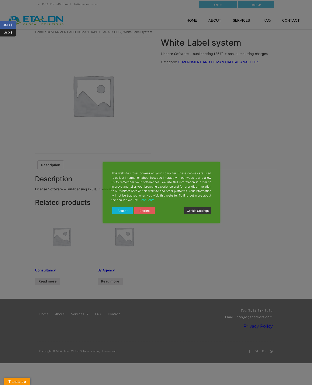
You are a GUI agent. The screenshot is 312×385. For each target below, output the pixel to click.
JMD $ (9, 24)
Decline (144, 210)
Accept (123, 210)
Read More (147, 200)
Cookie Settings (198, 210)
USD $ (10, 32)
